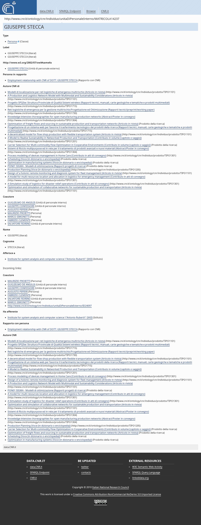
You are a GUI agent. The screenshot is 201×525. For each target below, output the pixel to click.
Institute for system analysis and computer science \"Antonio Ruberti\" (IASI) (50, 259)
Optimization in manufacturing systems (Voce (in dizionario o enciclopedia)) (50, 162)
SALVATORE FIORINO (19, 223)
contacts (86, 472)
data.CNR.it (47, 11)
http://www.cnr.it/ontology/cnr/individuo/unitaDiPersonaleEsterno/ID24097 (50, 305)
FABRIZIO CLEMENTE (19, 220)
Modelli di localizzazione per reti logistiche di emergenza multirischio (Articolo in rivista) (56, 92)
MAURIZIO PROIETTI (19, 213)
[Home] (18, 7)
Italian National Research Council (110, 487)
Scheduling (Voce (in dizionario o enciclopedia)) (34, 159)
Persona (12, 41)
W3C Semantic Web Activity (147, 466)
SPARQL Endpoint (70, 11)
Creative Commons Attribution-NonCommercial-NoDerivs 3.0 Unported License (117, 494)
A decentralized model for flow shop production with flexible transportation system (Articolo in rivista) (65, 134)
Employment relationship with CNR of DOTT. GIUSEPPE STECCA (43, 80)
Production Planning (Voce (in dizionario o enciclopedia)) (39, 169)
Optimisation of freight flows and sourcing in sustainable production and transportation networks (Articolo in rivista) (73, 123)
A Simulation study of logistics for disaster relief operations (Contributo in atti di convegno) (58, 183)
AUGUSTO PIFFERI (18, 209)
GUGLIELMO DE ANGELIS (21, 202)
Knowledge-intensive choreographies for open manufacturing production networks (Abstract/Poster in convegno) (71, 116)
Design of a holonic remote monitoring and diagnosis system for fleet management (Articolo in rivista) (65, 173)
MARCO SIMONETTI (18, 216)
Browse (91, 11)
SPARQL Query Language (146, 472)
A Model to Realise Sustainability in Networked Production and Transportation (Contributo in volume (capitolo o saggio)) (75, 137)
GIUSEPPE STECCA (18, 68)
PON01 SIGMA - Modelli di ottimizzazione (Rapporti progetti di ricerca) (47, 166)
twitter (85, 466)
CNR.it (105, 11)
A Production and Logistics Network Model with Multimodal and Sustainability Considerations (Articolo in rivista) (70, 95)
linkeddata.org (140, 477)
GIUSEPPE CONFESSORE (21, 206)
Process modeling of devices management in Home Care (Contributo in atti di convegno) (57, 155)
